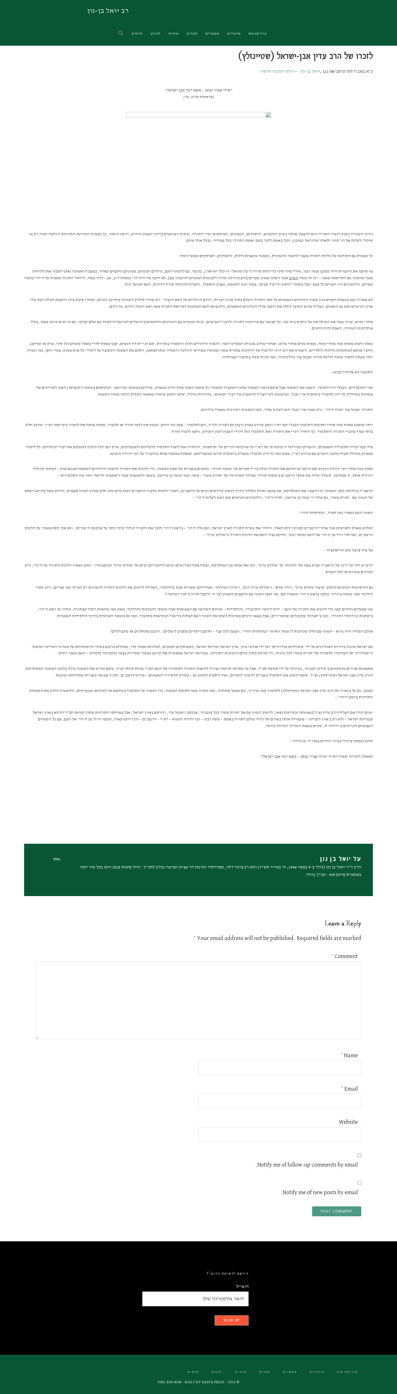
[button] (121, 34)
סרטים (193, 1372)
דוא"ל (242, 1286)
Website (348, 1122)
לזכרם (217, 1372)
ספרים (264, 1372)
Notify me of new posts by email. (319, 1192)
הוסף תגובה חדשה (277, 71)
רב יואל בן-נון (108, 10)
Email (349, 1089)
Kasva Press (213, 1382)
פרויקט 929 (347, 1372)
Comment (344, 956)
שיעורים (317, 1372)
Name (349, 1055)
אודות (241, 1372)
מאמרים (290, 1372)
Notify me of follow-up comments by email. (306, 1165)
